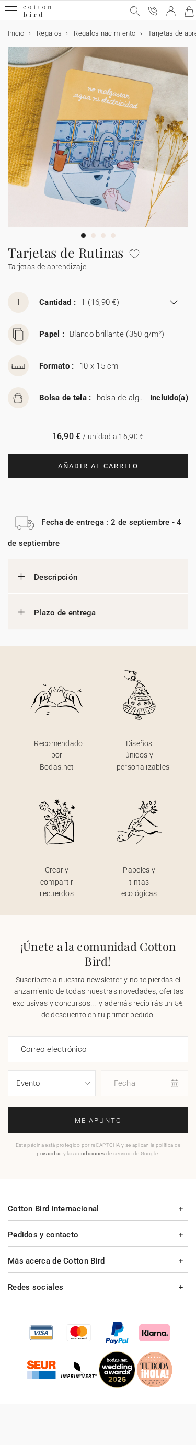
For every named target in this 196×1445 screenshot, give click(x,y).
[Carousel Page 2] (93, 235)
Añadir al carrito (98, 466)
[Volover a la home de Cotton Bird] (37, 15)
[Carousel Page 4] (113, 235)
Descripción (55, 577)
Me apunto (98, 1121)
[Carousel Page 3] (103, 235)
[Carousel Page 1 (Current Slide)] (83, 235)
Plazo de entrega (65, 612)
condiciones (90, 1153)
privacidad (49, 1153)
